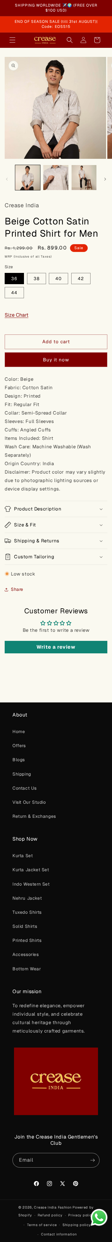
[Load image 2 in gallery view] (55, 177)
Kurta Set (22, 855)
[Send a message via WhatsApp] (99, 1217)
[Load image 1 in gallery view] (27, 177)
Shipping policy (77, 1225)
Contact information (59, 1234)
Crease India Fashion (52, 1207)
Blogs (18, 759)
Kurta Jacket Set (30, 869)
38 (37, 278)
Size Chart (16, 315)
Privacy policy (81, 1215)
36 (14, 278)
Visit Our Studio (29, 802)
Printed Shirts (26, 940)
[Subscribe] (92, 1160)
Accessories (25, 954)
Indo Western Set (31, 884)
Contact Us (24, 788)
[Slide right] (105, 179)
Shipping (21, 774)
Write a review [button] (55, 647)
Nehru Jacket (27, 898)
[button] (12, 40)
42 (81, 278)
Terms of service (42, 1225)
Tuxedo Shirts (27, 912)
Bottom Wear (26, 969)
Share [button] (17, 589)
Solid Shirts (24, 926)
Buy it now (56, 360)
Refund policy (50, 1215)
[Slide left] (7, 179)
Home (18, 731)
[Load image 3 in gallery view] (84, 177)
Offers (19, 745)
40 (58, 278)
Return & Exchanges (34, 816)
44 (14, 292)
